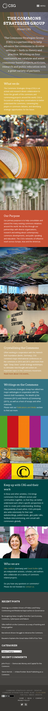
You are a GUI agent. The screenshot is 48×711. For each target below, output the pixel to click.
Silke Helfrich (9, 568)
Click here (41, 693)
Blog (30, 698)
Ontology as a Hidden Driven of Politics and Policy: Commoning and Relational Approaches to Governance (23, 609)
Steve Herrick (7, 672)
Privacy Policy (24, 700)
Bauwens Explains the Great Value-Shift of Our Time (22, 638)
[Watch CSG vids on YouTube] (25, 704)
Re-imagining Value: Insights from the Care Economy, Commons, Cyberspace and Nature (22, 617)
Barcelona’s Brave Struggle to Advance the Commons (22, 633)
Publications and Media (26, 407)
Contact (38, 698)
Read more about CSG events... (17, 374)
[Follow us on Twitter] (22, 704)
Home (21, 698)
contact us (29, 586)
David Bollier (33, 568)
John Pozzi (6, 663)
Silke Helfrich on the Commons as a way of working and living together (23, 625)
